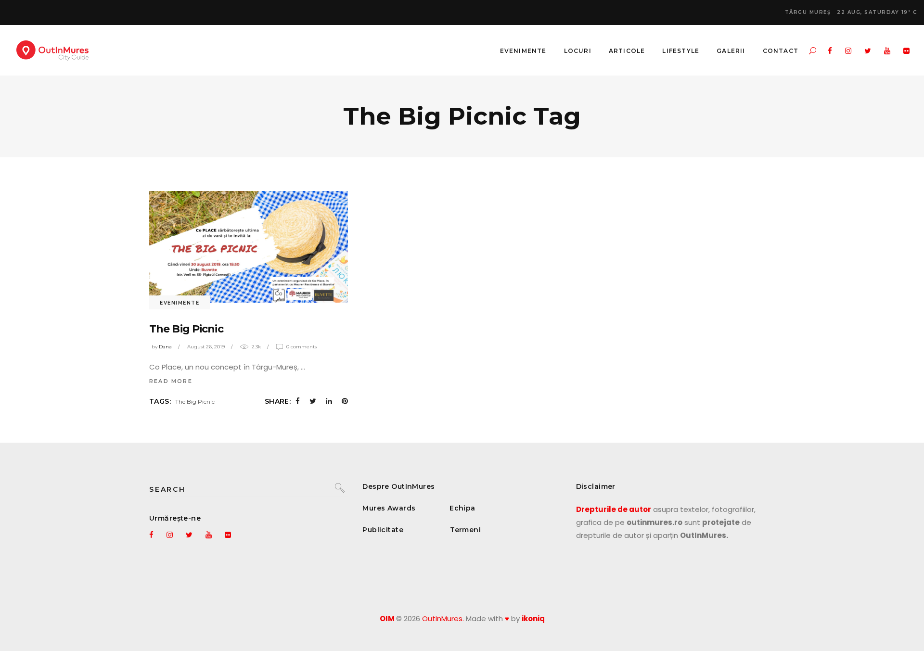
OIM (387, 618)
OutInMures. (443, 618)
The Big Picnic (186, 328)
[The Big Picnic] (248, 247)
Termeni (465, 529)
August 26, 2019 (206, 347)
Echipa (462, 508)
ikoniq (533, 618)
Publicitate (382, 529)
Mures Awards (388, 508)
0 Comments (301, 347)
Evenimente (179, 303)
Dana (165, 347)
